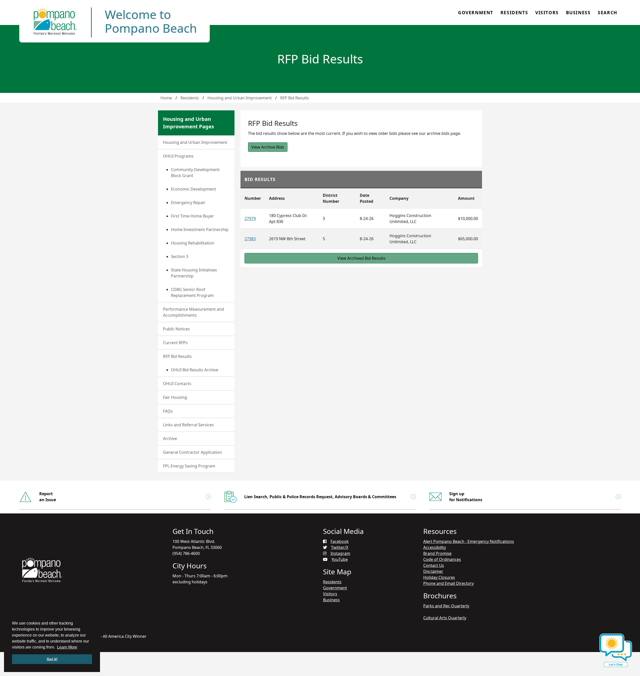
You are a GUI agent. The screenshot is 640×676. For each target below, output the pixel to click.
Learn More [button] (67, 647)
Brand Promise (437, 553)
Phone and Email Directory (448, 583)
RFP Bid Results (294, 98)
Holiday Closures (439, 577)
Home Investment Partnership (199, 229)
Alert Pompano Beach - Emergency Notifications (468, 541)
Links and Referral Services (188, 425)
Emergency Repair (188, 202)
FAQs (168, 411)
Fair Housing (175, 397)
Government (475, 12)
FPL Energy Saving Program (189, 466)
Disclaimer (433, 571)
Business (578, 12)
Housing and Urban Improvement (240, 98)
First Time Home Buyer (192, 216)
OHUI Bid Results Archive (194, 370)
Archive (170, 438)
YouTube (340, 559)
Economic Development (193, 189)
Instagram (340, 553)
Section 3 (179, 256)
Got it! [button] (52, 659)
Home (166, 98)
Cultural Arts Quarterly (444, 618)
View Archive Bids (267, 147)
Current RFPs (175, 342)
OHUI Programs (178, 156)
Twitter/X (339, 547)
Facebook (339, 541)
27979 (250, 218)
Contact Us (433, 565)
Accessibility (434, 547)
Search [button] (607, 12)
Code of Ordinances (442, 559)
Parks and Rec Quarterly (446, 606)
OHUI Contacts (177, 383)
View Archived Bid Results (361, 258)
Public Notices (176, 329)
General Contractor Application (192, 452)
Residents (514, 12)
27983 (250, 238)
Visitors (547, 12)
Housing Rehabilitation (192, 243)
